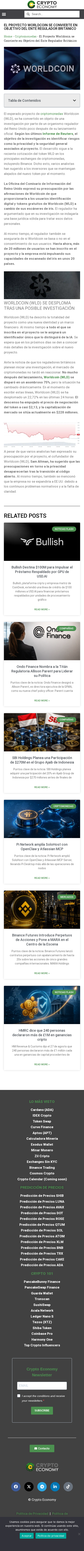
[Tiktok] (68, 1486)
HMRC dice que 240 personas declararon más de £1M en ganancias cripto (42, 1035)
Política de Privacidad (32, 1514)
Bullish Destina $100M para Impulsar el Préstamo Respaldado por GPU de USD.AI (42, 571)
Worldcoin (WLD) (57, 377)
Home (8, 36)
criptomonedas (51, 114)
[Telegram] (42, 1486)
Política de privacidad (51, 1535)
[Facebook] (16, 1486)
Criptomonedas (26, 36)
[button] (4, 14)
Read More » (42, 609)
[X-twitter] (29, 1486)
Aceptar (27, 1535)
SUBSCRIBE (42, 1410)
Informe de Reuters (58, 134)
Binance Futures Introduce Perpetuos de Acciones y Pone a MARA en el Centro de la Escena (42, 939)
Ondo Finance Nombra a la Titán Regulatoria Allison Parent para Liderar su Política (42, 671)
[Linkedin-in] (55, 1486)
